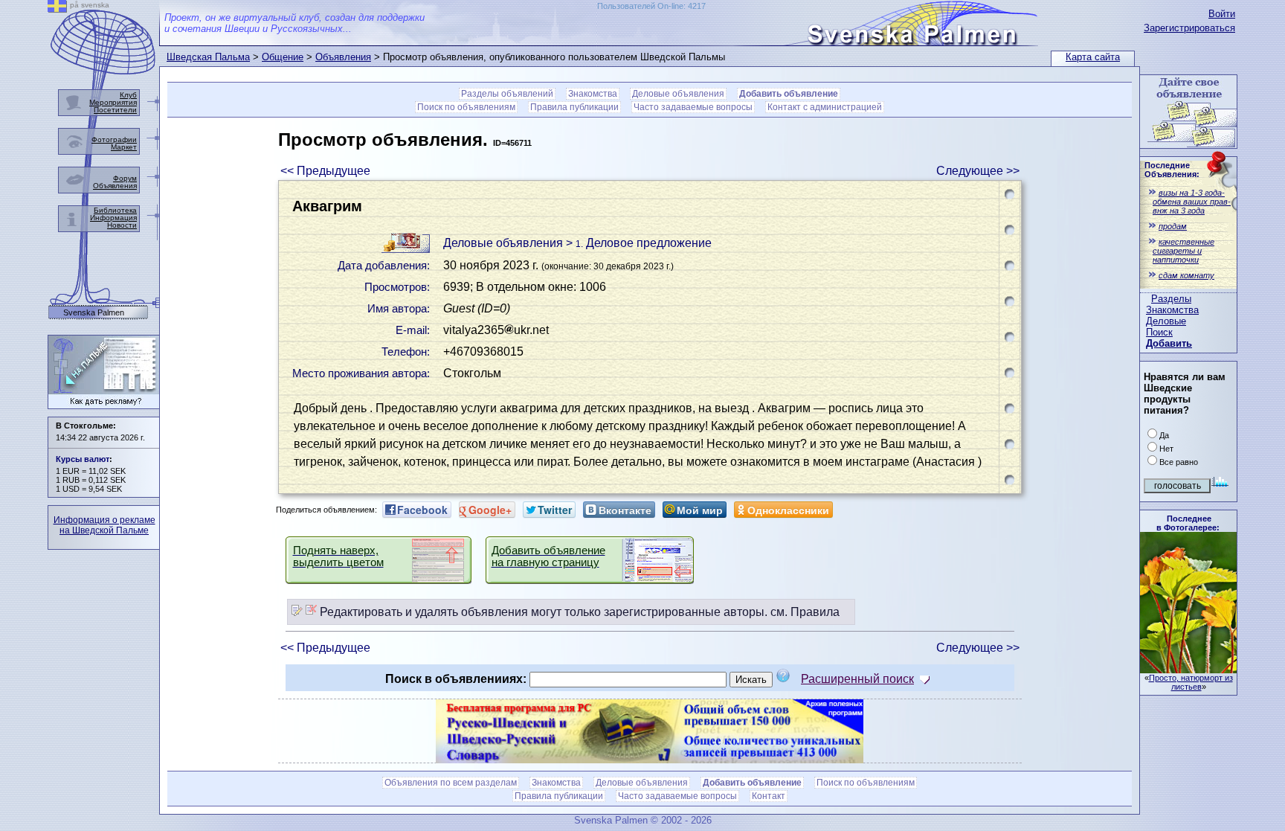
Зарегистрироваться (1189, 27)
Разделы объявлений (507, 94)
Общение (282, 56)
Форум (125, 178)
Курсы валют (82, 459)
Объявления (343, 56)
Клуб (128, 95)
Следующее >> (978, 170)
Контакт (768, 796)
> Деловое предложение (639, 243)
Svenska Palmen (93, 313)
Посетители (115, 110)
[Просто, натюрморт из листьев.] (1188, 669)
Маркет (124, 147)
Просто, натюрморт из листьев (1191, 682)
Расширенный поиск (857, 679)
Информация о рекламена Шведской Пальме (104, 525)
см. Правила (805, 612)
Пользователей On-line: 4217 (651, 5)
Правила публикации (574, 107)
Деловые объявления (678, 94)
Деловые (1166, 321)
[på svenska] (57, 8)
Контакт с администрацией (824, 107)
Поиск (1159, 332)
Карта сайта (1093, 56)
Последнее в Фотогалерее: (1188, 523)
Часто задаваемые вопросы (693, 107)
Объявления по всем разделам (450, 782)
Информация (113, 218)
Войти (1221, 13)
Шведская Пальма (208, 56)
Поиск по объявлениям (466, 107)
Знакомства (1172, 309)
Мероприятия (113, 102)
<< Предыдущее (325, 170)
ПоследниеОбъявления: (1171, 170)
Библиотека (115, 210)
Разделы (1171, 298)
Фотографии (114, 139)
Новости (122, 225)
